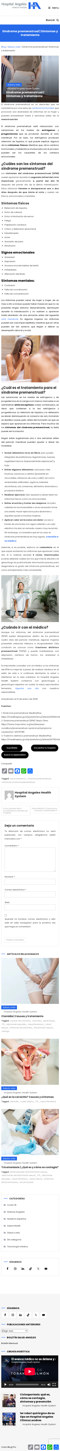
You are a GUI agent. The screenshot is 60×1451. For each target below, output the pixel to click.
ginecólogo (49, 1020)
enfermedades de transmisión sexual (28, 1172)
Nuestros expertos (16, 1218)
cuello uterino (27, 1101)
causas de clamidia (20, 1020)
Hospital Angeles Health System (24, 88)
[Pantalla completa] (54, 1384)
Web (7, 902)
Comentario (12, 845)
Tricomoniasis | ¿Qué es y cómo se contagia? (30, 1167)
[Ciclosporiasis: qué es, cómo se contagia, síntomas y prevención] (9, 1400)
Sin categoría (14, 1239)
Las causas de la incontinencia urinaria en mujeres (15, 810)
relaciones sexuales (16, 1024)
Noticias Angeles (16, 1211)
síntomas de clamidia (21, 1027)
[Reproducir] (5, 1384)
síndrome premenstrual (39, 778)
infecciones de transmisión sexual (18, 1175)
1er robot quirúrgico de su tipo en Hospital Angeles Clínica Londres (37, 1417)
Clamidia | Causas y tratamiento (22, 1016)
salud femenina (18, 778)
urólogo (5, 1031)
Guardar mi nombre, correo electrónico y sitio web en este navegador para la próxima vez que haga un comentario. (30, 922)
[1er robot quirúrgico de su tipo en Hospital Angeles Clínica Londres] (9, 1419)
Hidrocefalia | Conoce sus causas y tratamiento (44, 809)
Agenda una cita (27, 688)
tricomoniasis (26, 1182)
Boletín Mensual (9, 1343)
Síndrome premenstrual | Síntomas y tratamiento (25, 94)
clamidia (36, 1020)
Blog (3, 46)
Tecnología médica (17, 1246)
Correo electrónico (15, 889)
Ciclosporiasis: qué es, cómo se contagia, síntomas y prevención (35, 1398)
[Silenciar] (49, 1384)
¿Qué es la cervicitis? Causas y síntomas (27, 1097)
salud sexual (35, 1178)
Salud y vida (14, 46)
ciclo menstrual (9, 319)
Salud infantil (13, 1225)
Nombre (10, 876)
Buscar (51, 20)
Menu (55, 8)
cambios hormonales (43, 108)
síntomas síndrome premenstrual (18, 782)
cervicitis (14, 1101)
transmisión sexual (43, 1027)
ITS (3, 1024)
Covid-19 (11, 1204)
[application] (29, 1371)
